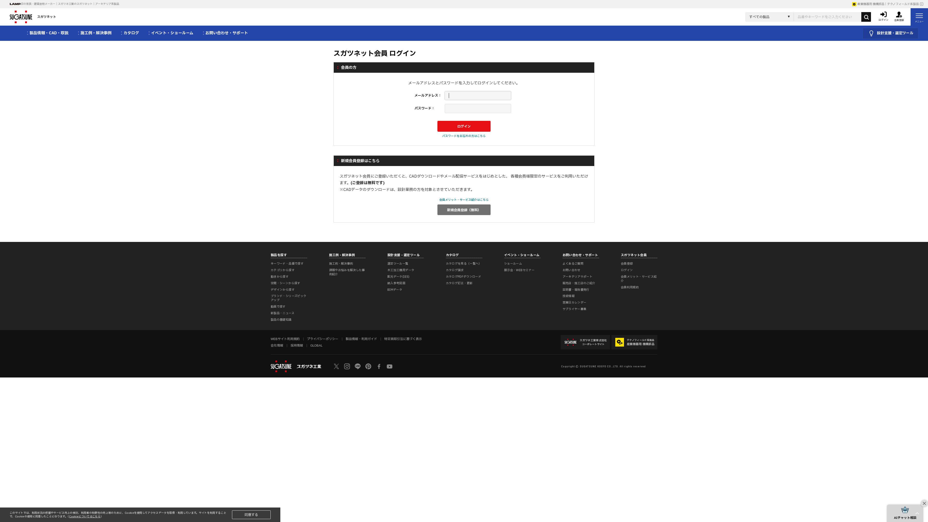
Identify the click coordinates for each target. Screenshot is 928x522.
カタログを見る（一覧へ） (464, 263)
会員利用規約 (630, 287)
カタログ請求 (455, 270)
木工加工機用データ (400, 270)
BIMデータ (394, 290)
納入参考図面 (396, 283)
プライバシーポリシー (322, 339)
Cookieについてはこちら (85, 517)
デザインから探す (283, 290)
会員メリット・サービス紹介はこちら (464, 200)
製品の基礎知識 (281, 320)
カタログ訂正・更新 (459, 283)
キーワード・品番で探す (287, 263)
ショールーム (513, 263)
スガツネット (46, 16)
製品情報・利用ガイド (361, 339)
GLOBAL (316, 345)
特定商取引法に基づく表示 (403, 339)
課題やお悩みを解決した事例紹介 (347, 272)
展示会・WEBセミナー (519, 270)
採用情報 (296, 345)
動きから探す (280, 277)
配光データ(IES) (398, 277)
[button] (905, 513)
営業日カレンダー (575, 302)
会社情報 (277, 345)
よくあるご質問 (573, 263)
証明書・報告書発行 (576, 290)
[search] (866, 17)
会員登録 (627, 263)
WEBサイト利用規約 (285, 339)
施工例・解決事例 (341, 263)
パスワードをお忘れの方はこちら (464, 136)
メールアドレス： (428, 95)
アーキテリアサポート (578, 277)
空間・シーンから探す (285, 283)
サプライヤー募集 (575, 309)
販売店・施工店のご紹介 (579, 283)
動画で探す (278, 306)
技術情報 (568, 296)
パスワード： (424, 108)
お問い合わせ (571, 270)
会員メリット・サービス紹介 (639, 279)
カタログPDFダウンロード (463, 277)
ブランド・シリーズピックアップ (288, 298)
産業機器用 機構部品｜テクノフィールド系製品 (888, 4)
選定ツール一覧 (397, 263)
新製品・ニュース (282, 313)
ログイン (627, 270)
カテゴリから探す (283, 270)
